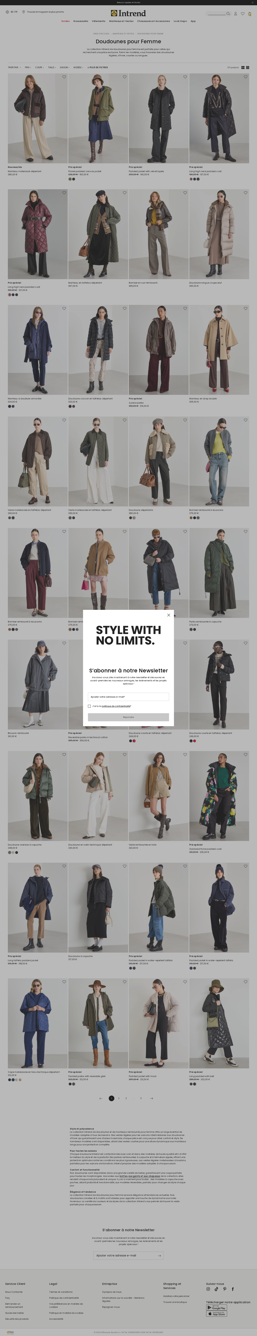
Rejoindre (128, 717)
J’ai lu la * (111, 706)
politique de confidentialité (116, 706)
